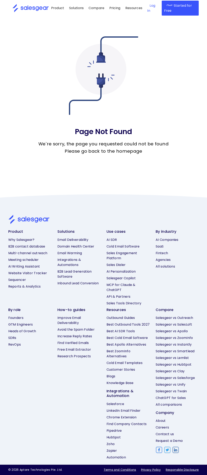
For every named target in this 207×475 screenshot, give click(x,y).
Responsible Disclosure (182, 470)
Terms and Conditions (120, 470)
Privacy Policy (151, 470)
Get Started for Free (178, 8)
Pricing (114, 8)
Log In (151, 8)
